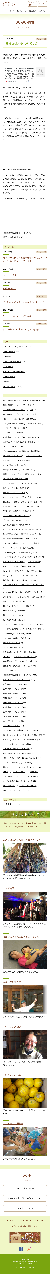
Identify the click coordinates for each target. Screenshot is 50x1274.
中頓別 (5, 428)
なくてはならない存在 (11, 529)
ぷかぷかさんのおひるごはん (16, 347)
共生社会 (17, 661)
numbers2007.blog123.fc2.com (17, 88)
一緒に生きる (8, 611)
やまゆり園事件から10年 (32, 400)
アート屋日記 (9, 352)
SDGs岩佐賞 (27, 470)
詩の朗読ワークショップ (12, 456)
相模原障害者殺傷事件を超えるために (17, 233)
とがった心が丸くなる (25, 553)
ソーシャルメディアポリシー (32, 1220)
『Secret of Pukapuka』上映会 (15, 451)
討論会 (15, 428)
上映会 (20, 611)
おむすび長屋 (31, 419)
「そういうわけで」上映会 (26, 414)
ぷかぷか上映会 (28, 548)
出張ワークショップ (10, 735)
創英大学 (37, 557)
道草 (5, 601)
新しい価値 (24, 592)
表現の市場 (30, 730)
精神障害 (34, 451)
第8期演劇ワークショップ (22, 666)
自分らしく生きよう (10, 606)
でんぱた (34, 571)
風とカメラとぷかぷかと (12, 615)
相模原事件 (7, 414)
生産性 (5, 666)
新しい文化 (30, 661)
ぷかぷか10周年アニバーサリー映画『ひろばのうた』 (23, 585)
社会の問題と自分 (31, 529)
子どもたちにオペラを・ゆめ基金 (16, 749)
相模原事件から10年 (11, 400)
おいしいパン (16, 576)
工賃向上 (6, 442)
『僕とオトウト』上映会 (12, 433)
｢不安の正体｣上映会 (10, 511)
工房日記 (7, 356)
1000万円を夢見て (10, 483)
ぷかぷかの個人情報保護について (25, 1226)
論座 (32, 483)
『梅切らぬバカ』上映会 (32, 474)
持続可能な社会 (23, 634)
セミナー (6, 657)
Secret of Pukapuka (10, 548)
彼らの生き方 (33, 566)
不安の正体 (27, 511)
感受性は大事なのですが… (38, 11)
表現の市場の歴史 (35, 424)
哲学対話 (27, 763)
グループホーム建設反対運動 (14, 624)
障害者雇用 (17, 740)
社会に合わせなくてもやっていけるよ (17, 652)
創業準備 (6, 684)
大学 (27, 744)
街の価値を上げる (26, 580)
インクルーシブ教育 (34, 456)
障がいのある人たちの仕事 (13, 562)
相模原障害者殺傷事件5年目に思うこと (18, 539)
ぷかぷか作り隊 (24, 557)
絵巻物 (5, 740)
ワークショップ (26, 781)
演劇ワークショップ (10, 474)
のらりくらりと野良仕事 (14, 372)
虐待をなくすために (10, 470)
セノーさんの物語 (10, 638)
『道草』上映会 (37, 597)
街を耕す (24, 638)
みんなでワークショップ (12, 566)
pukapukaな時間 (9, 592)
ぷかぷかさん (8, 597)
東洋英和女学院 (29, 735)
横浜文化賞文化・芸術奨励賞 (25, 442)
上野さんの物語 (9, 525)
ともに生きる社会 (10, 543)
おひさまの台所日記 (12, 362)
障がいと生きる (9, 488)
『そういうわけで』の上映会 (14, 410)
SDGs (24, 483)
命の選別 (6, 661)
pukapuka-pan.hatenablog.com (17, 170)
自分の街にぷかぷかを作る (24, 657)
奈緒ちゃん (32, 437)
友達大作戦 (7, 553)
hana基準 (6, 571)
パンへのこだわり (21, 790)
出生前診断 (30, 576)
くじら (35, 767)
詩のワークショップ (22, 502)
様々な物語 (7, 753)
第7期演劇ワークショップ (13, 689)
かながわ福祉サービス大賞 (13, 647)
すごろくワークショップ (32, 506)
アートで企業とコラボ (11, 744)
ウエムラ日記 (8, 557)
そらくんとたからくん (11, 447)
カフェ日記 (8, 367)
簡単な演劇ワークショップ (13, 405)
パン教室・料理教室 (10, 763)
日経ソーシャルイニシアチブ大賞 (16, 767)
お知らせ (6, 790)
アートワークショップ (11, 726)
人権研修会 (7, 634)
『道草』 (36, 592)
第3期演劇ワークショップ (13, 707)
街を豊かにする (9, 580)
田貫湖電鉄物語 (9, 786)
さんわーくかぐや (10, 497)
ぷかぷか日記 (21, 11)
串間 (29, 405)
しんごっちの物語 (24, 753)
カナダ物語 (19, 684)
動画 (41, 735)
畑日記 (6, 382)
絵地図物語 (34, 772)
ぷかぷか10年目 (36, 624)
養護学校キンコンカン (29, 534)
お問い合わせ (12, 1220)
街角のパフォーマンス (11, 643)
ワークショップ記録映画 (12, 730)
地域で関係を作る (10, 534)
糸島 (24, 428)
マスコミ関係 (8, 670)
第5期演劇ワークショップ (13, 698)
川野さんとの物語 (29, 776)
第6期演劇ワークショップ (13, 693)
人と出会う (27, 606)
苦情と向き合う (21, 571)
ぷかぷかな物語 (17, 601)
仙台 (31, 410)
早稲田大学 (25, 543)
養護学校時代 (32, 740)
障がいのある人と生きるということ (16, 237)
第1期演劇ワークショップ (13, 717)
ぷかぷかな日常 (31, 758)
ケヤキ (5, 772)
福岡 (5, 576)
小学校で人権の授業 (10, 629)
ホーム (12, 11)
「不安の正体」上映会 (29, 497)
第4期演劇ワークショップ (13, 703)
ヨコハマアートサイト (27, 786)
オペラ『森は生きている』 (13, 465)
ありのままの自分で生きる (13, 620)
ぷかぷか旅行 (23, 460)
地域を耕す (23, 525)
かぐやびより (8, 460)
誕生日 (36, 502)
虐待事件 (22, 488)
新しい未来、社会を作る (32, 629)
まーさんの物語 (9, 781)
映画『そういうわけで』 (12, 419)
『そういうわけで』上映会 (13, 424)
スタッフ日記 (9, 377)
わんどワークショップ (11, 721)
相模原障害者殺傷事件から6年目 (15, 479)
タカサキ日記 (41, 39)
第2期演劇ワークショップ (13, 712)
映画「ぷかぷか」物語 (11, 758)
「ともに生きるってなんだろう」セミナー (19, 520)
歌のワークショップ (10, 506)
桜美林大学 (38, 543)
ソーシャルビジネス (10, 776)
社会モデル (22, 597)
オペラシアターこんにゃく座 (14, 493)
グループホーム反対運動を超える (16, 516)
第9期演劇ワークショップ (13, 437)
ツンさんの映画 (19, 772)
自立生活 (6, 502)
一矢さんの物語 (34, 562)
